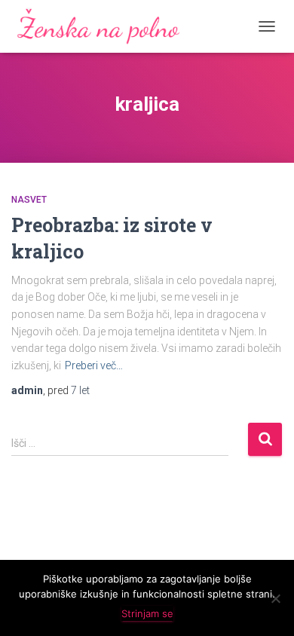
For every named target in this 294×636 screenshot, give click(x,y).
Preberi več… (94, 365)
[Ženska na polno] (104, 26)
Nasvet (29, 199)
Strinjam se (147, 613)
